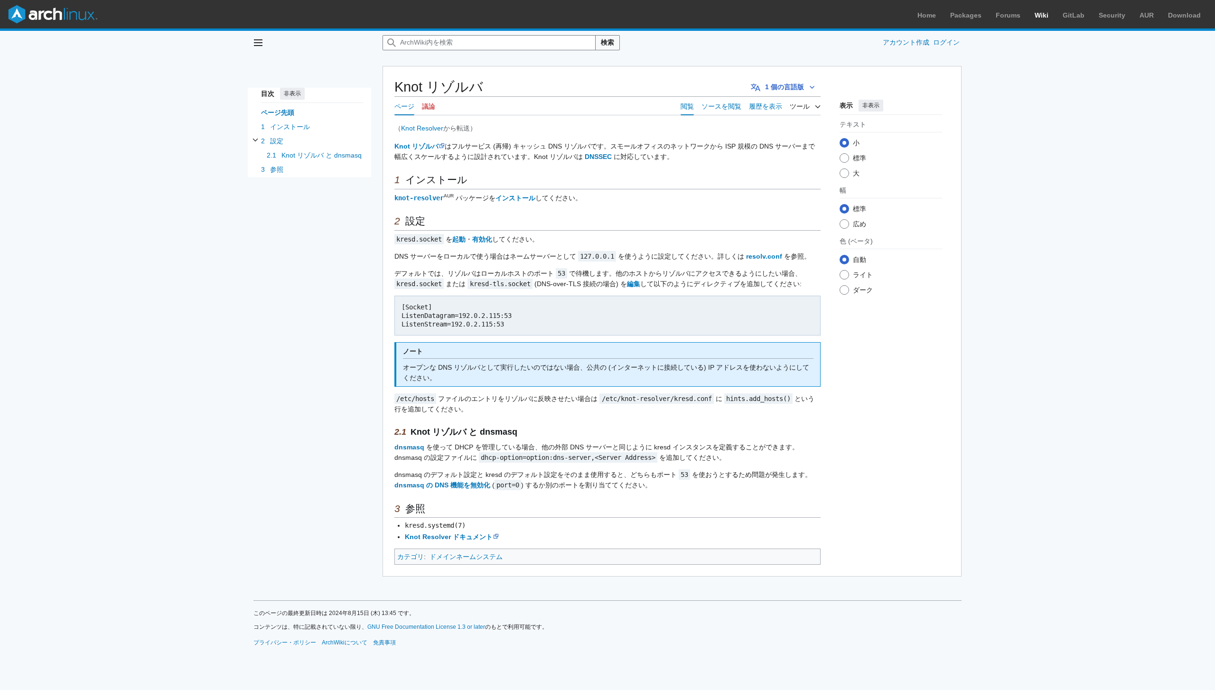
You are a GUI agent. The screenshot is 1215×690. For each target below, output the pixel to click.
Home (926, 15)
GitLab (1073, 15)
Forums (1008, 15)
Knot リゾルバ (416, 146)
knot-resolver (419, 198)
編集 (633, 284)
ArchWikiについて (344, 642)
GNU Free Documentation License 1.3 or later (426, 627)
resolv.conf (764, 256)
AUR (1147, 15)
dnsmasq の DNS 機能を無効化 (442, 485)
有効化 (482, 239)
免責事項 (384, 642)
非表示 (292, 93)
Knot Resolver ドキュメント (449, 537)
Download (1184, 15)
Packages (965, 15)
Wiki (1041, 15)
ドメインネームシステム (466, 556)
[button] (258, 42)
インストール (515, 198)
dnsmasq (409, 447)
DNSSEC (598, 156)
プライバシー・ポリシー (284, 642)
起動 (459, 239)
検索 (607, 42)
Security (1112, 15)
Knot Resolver (422, 128)
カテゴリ (410, 556)
